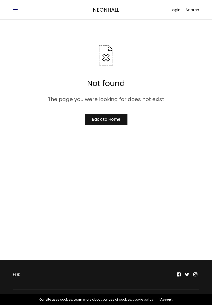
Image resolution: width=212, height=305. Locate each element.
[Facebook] (179, 274)
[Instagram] (195, 274)
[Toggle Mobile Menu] (18, 10)
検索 (16, 274)
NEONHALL (106, 9)
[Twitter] (187, 274)
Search (192, 9)
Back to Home (106, 119)
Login (175, 9)
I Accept (165, 299)
